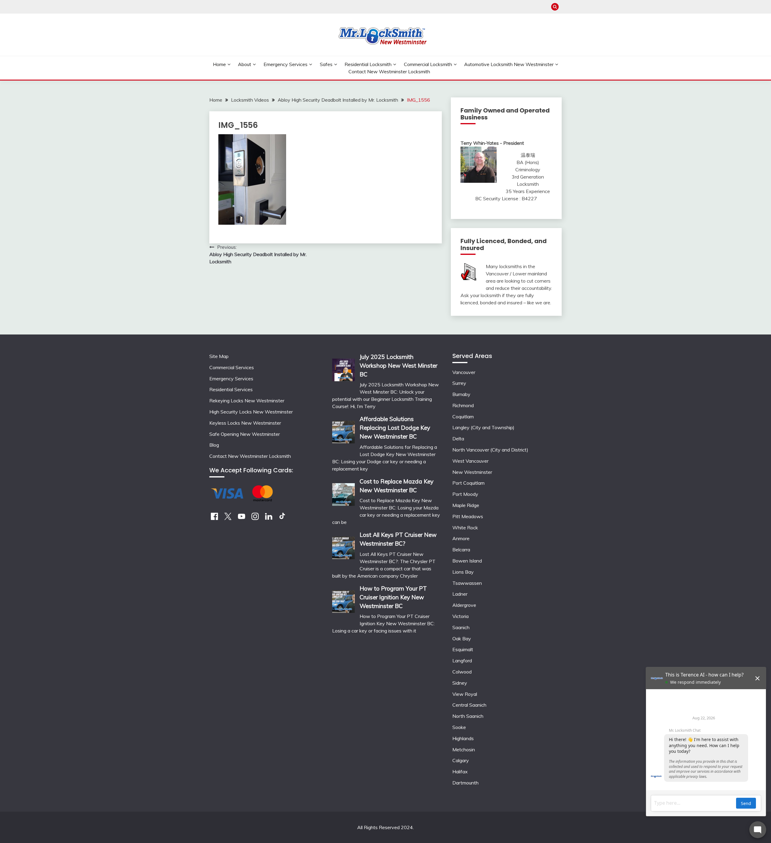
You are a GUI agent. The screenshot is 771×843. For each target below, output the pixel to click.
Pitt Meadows (467, 516)
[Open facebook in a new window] (214, 518)
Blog (214, 445)
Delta (458, 439)
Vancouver (463, 372)
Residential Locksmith (368, 64)
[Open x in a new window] (228, 518)
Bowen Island (467, 561)
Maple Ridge (465, 505)
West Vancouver (470, 461)
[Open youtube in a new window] (241, 518)
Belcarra (461, 550)
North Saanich (467, 716)
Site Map (219, 356)
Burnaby (461, 394)
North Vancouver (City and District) (490, 450)
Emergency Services (285, 64)
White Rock (465, 527)
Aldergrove (464, 605)
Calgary (460, 760)
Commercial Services (231, 367)
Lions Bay (463, 572)
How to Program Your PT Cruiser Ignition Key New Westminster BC (393, 597)
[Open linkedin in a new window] (268, 518)
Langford (462, 661)
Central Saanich (469, 705)
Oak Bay (461, 638)
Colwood (462, 672)
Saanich (461, 627)
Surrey (459, 383)
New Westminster (472, 472)
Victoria (460, 616)
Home (219, 64)
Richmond (463, 405)
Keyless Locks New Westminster (245, 423)
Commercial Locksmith (428, 64)
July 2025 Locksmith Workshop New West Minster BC (398, 365)
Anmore (461, 538)
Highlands (463, 738)
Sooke (459, 727)
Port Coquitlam (468, 483)
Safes (326, 64)
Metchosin (463, 749)
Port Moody (465, 494)
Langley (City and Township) (483, 427)
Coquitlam (463, 417)
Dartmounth (465, 783)
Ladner (459, 594)
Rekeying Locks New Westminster (246, 401)
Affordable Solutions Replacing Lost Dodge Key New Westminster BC (395, 427)
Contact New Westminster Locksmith (389, 71)
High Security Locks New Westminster (251, 412)
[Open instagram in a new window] (255, 518)
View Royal (464, 694)
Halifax (460, 772)
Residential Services (231, 389)
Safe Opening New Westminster (244, 434)
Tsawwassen (467, 583)
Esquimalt (462, 649)
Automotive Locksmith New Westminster (509, 64)
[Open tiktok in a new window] (282, 518)
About (244, 64)
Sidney (459, 683)
